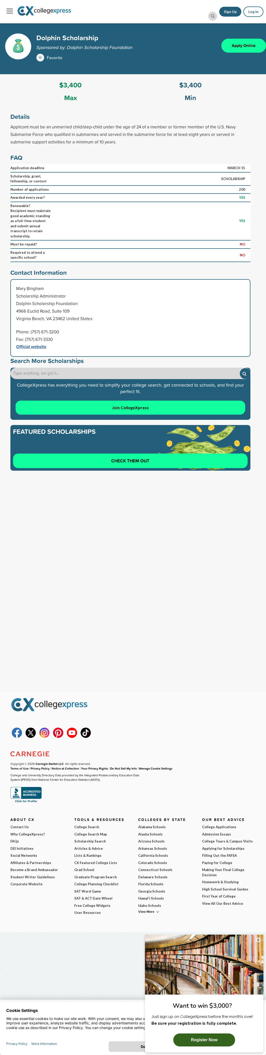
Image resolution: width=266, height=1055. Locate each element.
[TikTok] (85, 736)
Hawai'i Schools (151, 898)
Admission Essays (216, 834)
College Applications (219, 827)
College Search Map (90, 834)
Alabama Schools (152, 827)
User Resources (87, 912)
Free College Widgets (92, 905)
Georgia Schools (151, 891)
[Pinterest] (58, 736)
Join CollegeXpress (130, 407)
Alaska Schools (150, 834)
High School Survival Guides (225, 889)
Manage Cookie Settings (155, 768)
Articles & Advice (88, 848)
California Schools (153, 855)
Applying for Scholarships (223, 848)
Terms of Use (19, 768)
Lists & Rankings (88, 855)
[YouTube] (71, 736)
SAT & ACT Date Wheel (93, 898)
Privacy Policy (40, 768)
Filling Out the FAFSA (219, 855)
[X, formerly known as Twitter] (30, 736)
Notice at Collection (65, 768)
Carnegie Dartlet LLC (50, 764)
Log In (253, 12)
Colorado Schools (152, 863)
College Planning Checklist (96, 884)
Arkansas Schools (152, 848)
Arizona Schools (151, 841)
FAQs (14, 841)
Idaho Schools (149, 905)
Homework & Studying (220, 882)
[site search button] (212, 16)
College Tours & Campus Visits (227, 841)
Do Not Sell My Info (123, 768)
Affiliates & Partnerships (30, 863)
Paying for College (217, 863)
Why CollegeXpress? (27, 834)
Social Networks (23, 855)
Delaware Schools (153, 877)
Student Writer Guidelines (32, 877)
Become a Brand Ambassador (34, 870)
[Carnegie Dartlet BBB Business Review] (26, 802)
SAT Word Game (87, 891)
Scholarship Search (90, 841)
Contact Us (19, 827)
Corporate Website (26, 884)
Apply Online (244, 46)
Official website (31, 346)
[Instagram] (44, 736)
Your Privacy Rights (94, 768)
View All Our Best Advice (222, 903)
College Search (86, 827)
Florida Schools (150, 884)
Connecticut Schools (155, 870)
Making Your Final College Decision (223, 872)
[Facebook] (16, 736)
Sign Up (230, 12)
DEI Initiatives (22, 848)
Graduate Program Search (95, 877)
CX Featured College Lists (95, 863)
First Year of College (219, 896)
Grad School (84, 870)
